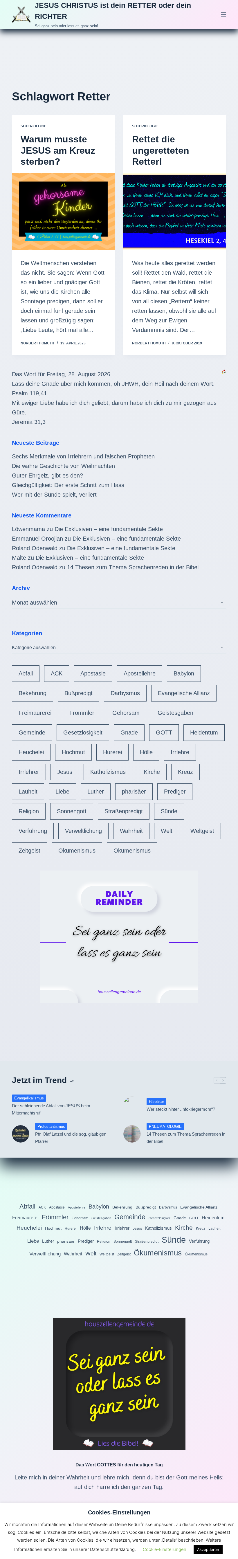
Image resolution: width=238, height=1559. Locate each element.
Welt (166, 831)
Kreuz (185, 772)
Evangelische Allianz (184, 693)
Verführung (33, 831)
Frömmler (81, 713)
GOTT (164, 732)
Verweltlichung (83, 831)
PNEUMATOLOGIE (165, 1126)
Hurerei (112, 752)
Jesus (64, 772)
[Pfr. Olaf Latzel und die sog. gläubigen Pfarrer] (20, 1134)
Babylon (184, 673)
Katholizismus (108, 772)
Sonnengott (71, 811)
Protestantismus (51, 1126)
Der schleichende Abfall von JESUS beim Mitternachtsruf (51, 1109)
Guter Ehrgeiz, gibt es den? (47, 475)
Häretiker (156, 1101)
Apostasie (93, 673)
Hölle (146, 752)
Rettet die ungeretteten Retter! (160, 150)
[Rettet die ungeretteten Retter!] (174, 211)
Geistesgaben (175, 713)
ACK (56, 673)
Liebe (62, 791)
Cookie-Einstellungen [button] (164, 1549)
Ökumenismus (76, 850)
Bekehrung (32, 693)
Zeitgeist (29, 850)
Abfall (26, 673)
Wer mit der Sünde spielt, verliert (54, 494)
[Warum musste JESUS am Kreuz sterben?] (63, 211)
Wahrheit (131, 831)
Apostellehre (140, 673)
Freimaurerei (35, 713)
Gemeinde (32, 732)
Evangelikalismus (29, 1098)
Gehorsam (126, 713)
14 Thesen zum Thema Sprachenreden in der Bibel (133, 567)
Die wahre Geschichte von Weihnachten (63, 466)
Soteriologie (33, 126)
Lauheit (28, 791)
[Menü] (223, 14)
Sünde (169, 811)
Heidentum (204, 732)
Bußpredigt (78, 693)
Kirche (152, 772)
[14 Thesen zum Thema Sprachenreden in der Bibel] (132, 1134)
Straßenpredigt (123, 811)
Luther (95, 791)
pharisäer (134, 791)
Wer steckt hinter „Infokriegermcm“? (181, 1109)
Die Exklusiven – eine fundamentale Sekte (109, 529)
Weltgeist (202, 831)
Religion (29, 811)
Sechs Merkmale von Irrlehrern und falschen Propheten (83, 456)
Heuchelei (31, 752)
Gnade (129, 732)
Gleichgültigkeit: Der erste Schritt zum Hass (68, 485)
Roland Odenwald (34, 548)
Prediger (175, 791)
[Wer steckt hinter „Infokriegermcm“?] (132, 1105)
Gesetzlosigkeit (82, 732)
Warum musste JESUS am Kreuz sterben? (58, 150)
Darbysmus (125, 693)
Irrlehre (180, 752)
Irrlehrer (29, 772)
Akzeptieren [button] (208, 1549)
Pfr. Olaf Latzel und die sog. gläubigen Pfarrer (70, 1138)
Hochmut (73, 752)
